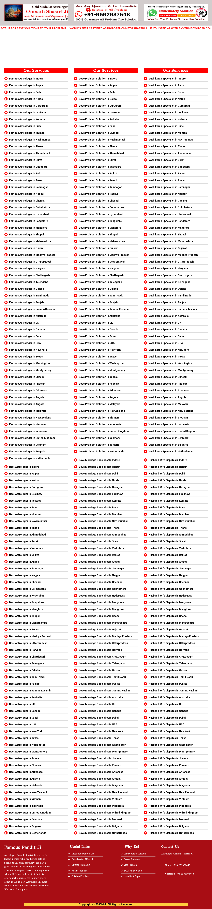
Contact (152, 39)
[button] (179, 874)
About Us (50, 39)
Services (69, 39)
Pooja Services (174, 39)
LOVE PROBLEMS (94, 39)
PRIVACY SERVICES (125, 39)
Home (31, 39)
